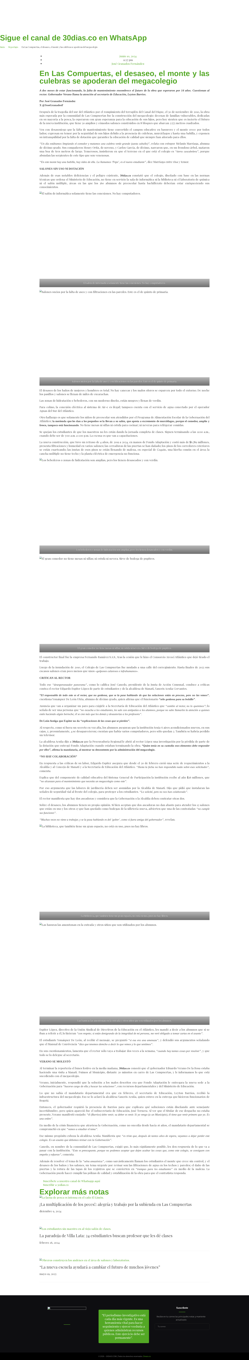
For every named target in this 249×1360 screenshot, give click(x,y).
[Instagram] (187, 1336)
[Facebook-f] (177, 1336)
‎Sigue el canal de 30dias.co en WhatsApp (73, 38)
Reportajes (13, 47)
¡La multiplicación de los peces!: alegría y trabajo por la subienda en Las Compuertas (115, 1204)
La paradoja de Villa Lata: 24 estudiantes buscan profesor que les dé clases (105, 1235)
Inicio (2, 47)
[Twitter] (182, 1336)
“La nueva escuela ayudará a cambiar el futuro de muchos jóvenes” (99, 1267)
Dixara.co (147, 1356)
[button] (40, 86)
